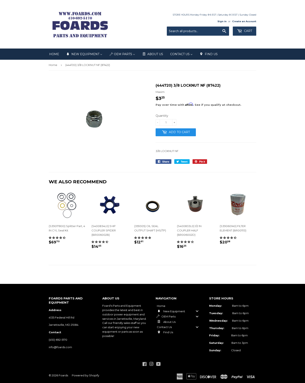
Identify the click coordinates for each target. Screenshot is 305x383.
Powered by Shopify (85, 375)
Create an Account (244, 21)
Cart (247, 31)
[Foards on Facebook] (144, 364)
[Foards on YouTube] (158, 364)
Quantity (162, 116)
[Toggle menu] (197, 311)
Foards (63, 375)
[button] (57, 237)
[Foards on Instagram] (151, 364)
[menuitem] (54, 54)
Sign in (222, 21)
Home (53, 65)
